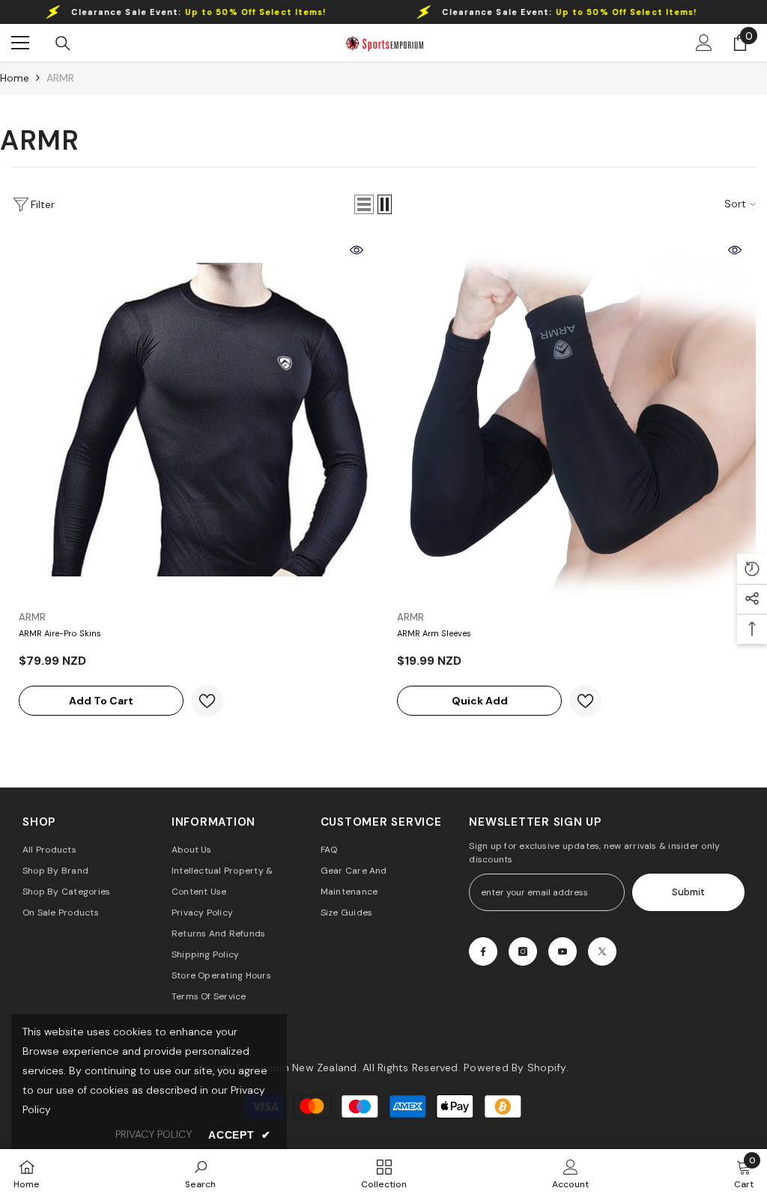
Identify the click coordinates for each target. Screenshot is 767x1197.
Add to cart (101, 700)
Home (14, 78)
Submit (688, 892)
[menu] (20, 43)
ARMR (60, 78)
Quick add (480, 700)
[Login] (704, 42)
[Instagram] (523, 951)
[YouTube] (562, 951)
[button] (364, 204)
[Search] (63, 43)
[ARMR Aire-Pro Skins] (194, 420)
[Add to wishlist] (207, 701)
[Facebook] (483, 951)
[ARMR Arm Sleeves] (572, 420)
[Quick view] (356, 250)
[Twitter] (602, 951)
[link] (200, 1173)
